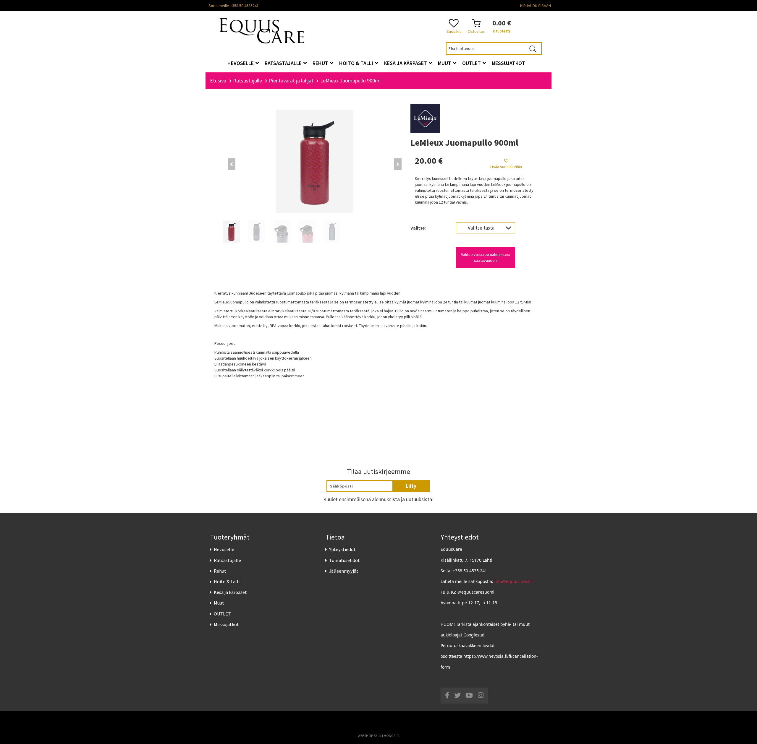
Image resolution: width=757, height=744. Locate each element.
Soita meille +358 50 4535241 (233, 5)
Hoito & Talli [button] (356, 63)
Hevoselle (224, 549)
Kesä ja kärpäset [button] (406, 63)
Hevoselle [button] (241, 63)
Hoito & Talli (227, 581)
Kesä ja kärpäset (230, 592)
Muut (219, 603)
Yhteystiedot (342, 549)
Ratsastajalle (227, 560)
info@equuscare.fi (512, 581)
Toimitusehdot (344, 560)
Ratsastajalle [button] (284, 63)
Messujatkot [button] (508, 63)
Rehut (220, 571)
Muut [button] (445, 63)
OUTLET (222, 614)
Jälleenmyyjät (343, 571)
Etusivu (218, 80)
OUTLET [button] (472, 63)
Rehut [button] (321, 63)
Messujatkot (226, 624)
